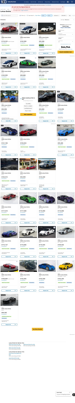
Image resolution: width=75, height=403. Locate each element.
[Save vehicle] (17, 24)
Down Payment (60, 37)
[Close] (69, 392)
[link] (31, 45)
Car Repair (63, 1)
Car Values (26, 1)
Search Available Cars (66, 52)
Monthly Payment (61, 30)
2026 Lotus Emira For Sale (14, 344)
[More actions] (16, 53)
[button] (68, 2)
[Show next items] (72, 15)
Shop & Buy (47, 1)
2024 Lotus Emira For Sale (29, 344)
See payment (4, 42)
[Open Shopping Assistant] (73, 394)
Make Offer (8, 120)
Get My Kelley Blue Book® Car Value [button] (66, 44)
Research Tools (55, 1)
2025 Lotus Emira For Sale (14, 347)
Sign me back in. (24, 10)
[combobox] (9, 15)
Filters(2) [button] (23, 15)
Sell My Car (40, 1)
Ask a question (28, 114)
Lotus (8, 9)
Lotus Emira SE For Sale (14, 358)
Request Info (8, 53)
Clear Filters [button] (37, 15)
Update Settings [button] (70, 49)
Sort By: (62, 19)
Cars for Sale (33, 1)
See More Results (37, 329)
